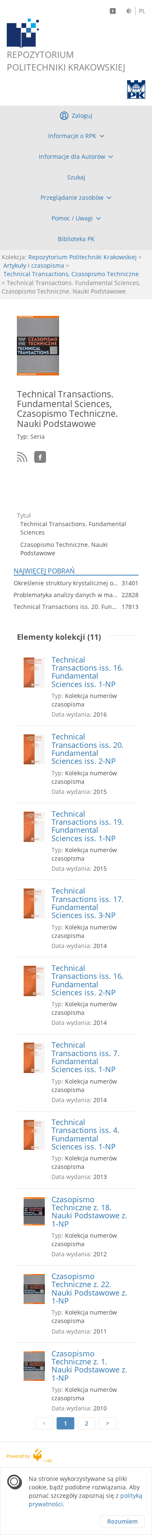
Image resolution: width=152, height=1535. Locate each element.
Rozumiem (122, 1521)
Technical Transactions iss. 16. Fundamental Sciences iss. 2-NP (88, 980)
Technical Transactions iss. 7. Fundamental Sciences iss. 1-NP (85, 1057)
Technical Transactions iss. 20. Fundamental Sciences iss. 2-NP (88, 749)
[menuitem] (76, 136)
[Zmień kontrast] (128, 11)
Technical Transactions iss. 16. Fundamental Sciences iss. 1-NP (88, 672)
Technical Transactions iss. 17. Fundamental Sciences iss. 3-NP (88, 903)
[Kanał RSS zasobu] (22, 457)
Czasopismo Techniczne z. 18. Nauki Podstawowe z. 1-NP (89, 1211)
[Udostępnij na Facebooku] (40, 457)
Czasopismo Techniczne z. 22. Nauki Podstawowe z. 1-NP (89, 1288)
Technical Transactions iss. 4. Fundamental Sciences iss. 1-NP (85, 1134)
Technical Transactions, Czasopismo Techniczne (71, 274)
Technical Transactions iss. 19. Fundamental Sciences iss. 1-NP (88, 826)
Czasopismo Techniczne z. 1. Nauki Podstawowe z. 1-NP (89, 1366)
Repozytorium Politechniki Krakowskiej (82, 257)
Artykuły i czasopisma (33, 265)
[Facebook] (112, 11)
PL (142, 11)
